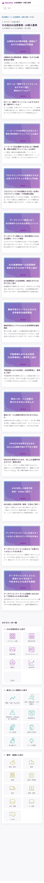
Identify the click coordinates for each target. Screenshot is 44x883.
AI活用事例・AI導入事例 (20, 17)
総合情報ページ (7, 17)
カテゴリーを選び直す (12, 22)
